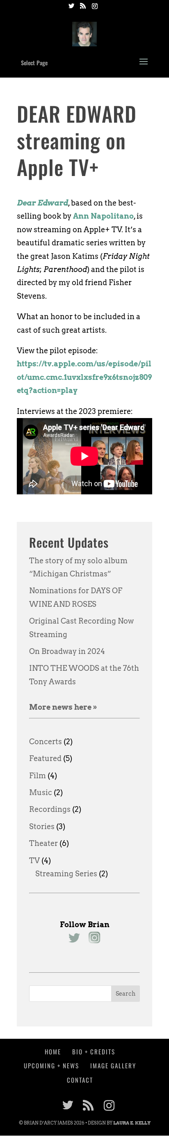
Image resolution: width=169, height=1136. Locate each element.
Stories (42, 826)
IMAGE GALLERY (113, 1065)
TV (34, 860)
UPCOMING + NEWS (51, 1065)
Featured (45, 758)
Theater (43, 843)
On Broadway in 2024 (67, 651)
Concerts (45, 741)
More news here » (63, 707)
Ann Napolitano (103, 216)
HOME (53, 1051)
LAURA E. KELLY (132, 1123)
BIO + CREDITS (93, 1051)
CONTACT (80, 1079)
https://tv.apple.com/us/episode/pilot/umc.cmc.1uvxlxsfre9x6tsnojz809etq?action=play (84, 377)
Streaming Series (66, 873)
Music (40, 792)
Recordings (50, 809)
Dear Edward (42, 203)
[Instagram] (94, 8)
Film (37, 775)
